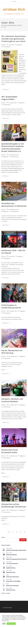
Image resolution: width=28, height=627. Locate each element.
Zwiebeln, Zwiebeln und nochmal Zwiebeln (12, 400)
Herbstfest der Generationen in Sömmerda (13, 204)
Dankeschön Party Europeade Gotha (9, 451)
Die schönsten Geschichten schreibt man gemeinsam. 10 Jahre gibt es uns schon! (13, 38)
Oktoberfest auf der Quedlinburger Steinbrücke (13, 505)
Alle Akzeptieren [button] (11, 623)
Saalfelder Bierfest (11, 568)
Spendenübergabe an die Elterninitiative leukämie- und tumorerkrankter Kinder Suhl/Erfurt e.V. (12, 147)
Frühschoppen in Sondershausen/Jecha (11, 306)
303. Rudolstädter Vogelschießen (9, 97)
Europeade (23, 462)
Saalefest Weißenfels (11, 554)
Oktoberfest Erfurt (10, 572)
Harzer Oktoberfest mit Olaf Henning (11, 351)
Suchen (3, 537)
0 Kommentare (7, 46)
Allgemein (19, 44)
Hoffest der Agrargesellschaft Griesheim (16, 559)
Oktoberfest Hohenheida (12, 576)
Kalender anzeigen (5, 593)
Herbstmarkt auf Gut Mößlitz (13, 581)
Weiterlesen (6, 90)
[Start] (1, 27)
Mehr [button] (4, 623)
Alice (5, 27)
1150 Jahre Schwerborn (12, 563)
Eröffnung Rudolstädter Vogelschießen (16, 550)
